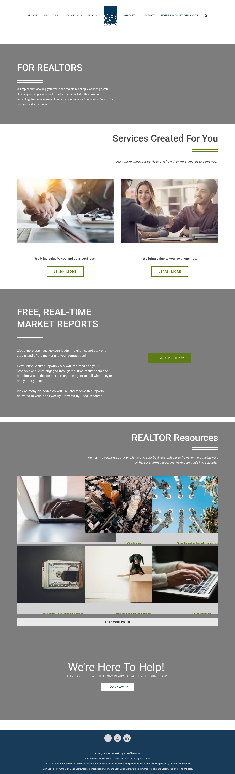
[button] (196, 15)
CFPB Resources (202, 613)
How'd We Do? (133, 753)
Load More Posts (117, 622)
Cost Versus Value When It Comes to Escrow (67, 613)
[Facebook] (108, 738)
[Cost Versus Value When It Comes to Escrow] (60, 548)
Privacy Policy (102, 753)
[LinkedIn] (127, 738)
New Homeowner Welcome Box (134, 613)
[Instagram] (117, 738)
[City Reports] (128, 478)
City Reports (134, 543)
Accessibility (117, 753)
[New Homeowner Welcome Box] (128, 548)
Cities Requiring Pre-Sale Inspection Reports (202, 543)
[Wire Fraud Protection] (66, 478)
